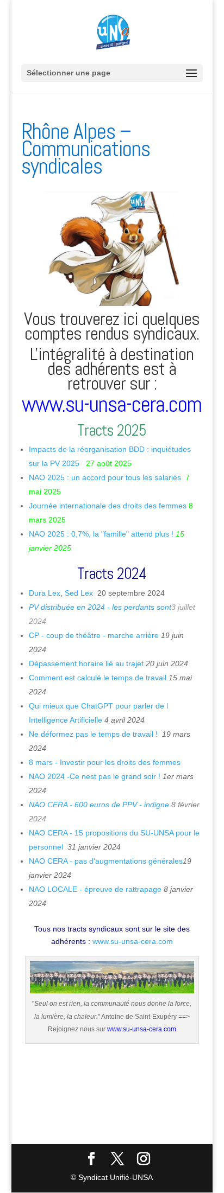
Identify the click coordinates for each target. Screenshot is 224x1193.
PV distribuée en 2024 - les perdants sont (100, 607)
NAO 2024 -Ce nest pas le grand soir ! (94, 776)
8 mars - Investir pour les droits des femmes (106, 762)
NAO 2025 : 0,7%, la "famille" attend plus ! (101, 533)
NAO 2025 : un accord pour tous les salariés (105, 477)
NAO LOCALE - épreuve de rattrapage (96, 889)
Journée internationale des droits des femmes (109, 505)
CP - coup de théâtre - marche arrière (94, 635)
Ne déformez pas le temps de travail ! (94, 734)
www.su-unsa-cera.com (112, 404)
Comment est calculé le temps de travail (99, 677)
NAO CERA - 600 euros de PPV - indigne (100, 804)
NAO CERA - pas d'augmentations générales (106, 861)
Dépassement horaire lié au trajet (86, 663)
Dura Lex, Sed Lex (61, 593)
